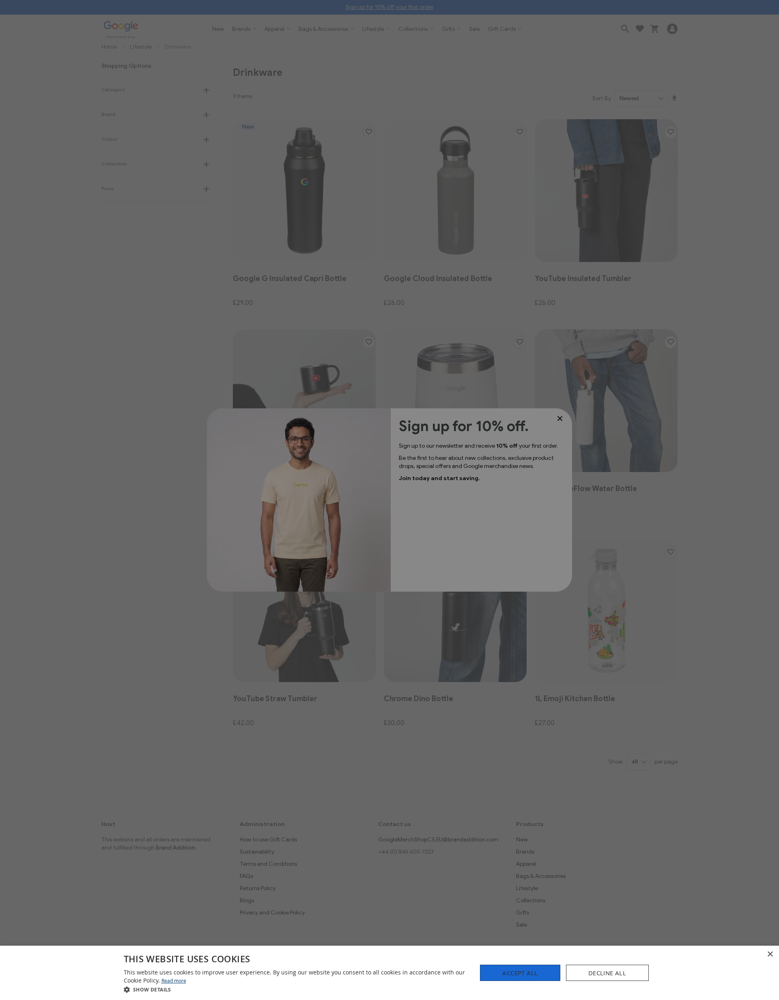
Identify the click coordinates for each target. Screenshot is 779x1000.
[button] (295, 989)
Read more (173, 980)
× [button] (770, 954)
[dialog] (389, 973)
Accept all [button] (520, 973)
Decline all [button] (607, 973)
